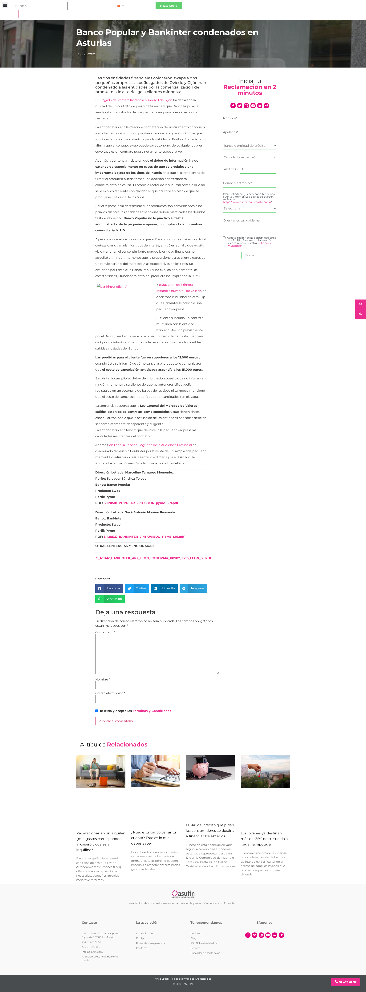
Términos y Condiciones (152, 711)
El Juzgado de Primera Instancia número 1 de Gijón (133, 100)
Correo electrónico (110, 693)
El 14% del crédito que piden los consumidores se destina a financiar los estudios (210, 830)
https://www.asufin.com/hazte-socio (247, 202)
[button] (5, 5)
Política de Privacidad (182, 978)
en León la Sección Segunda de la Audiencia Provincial (150, 445)
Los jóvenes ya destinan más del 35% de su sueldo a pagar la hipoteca (264, 838)
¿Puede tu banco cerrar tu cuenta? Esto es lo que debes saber (153, 837)
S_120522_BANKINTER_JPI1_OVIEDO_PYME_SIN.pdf (144, 537)
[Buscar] (15, 14)
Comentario (105, 632)
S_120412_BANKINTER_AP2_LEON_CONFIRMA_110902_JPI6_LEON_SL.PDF (154, 558)
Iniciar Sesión (142, 4)
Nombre (102, 679)
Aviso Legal (161, 978)
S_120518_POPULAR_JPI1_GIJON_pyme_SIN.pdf (141, 503)
